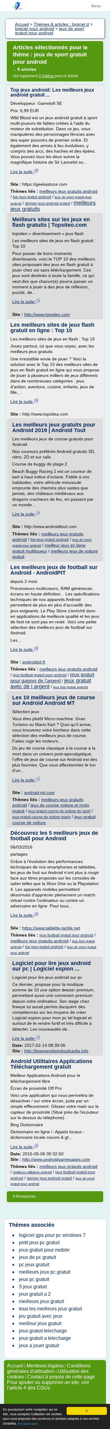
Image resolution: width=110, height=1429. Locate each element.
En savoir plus (28, 1423)
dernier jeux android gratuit (47, 203)
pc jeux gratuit (34, 1264)
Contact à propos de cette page (61, 1376)
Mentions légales (45, 1365)
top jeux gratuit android (32, 197)
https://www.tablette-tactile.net (51, 927)
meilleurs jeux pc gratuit (44, 1272)
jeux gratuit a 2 (35, 1294)
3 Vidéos (46, 76)
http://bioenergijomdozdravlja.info (56, 1050)
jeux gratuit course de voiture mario (41, 817)
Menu (96, 6)
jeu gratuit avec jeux (40, 1316)
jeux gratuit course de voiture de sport (59, 811)
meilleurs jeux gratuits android (68, 191)
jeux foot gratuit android (70, 687)
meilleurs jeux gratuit (41, 1301)
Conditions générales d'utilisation (48, 1368)
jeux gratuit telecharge (43, 1330)
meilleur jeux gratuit (40, 1323)
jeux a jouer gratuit (39, 1345)
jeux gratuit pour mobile (44, 1249)
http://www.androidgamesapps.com (56, 1159)
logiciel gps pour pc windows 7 (52, 1235)
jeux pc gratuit (34, 1279)
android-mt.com (39, 792)
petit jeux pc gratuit (39, 1242)
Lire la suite (22, 171)
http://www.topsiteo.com (47, 314)
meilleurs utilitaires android (32, 1172)
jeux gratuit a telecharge (45, 1338)
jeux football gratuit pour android (40, 675)
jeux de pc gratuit (37, 1257)
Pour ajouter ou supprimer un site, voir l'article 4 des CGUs (48, 1385)
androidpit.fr (34, 661)
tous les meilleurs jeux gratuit (50, 1308)
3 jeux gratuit (33, 1286)
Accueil (15, 1365)
